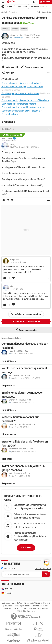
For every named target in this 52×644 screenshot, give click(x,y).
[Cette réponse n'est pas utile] (12, 200)
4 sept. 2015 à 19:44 (17, 289)
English (6, 588)
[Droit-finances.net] (38, 629)
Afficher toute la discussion (24, 321)
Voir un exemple (43, 568)
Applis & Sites (21, 6)
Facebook (5, 29)
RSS (20, 608)
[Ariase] (13, 640)
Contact (47, 603)
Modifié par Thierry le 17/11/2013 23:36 (24, 147)
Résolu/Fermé (28, 23)
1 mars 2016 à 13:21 (32, 38)
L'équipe (21, 603)
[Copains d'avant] (13, 635)
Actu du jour (9, 568)
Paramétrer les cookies (40, 606)
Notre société (30, 603)
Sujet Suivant (42, 12)
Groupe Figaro (43, 608)
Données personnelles (22, 606)
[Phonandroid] (38, 640)
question (46, 2)
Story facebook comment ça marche (18, 103)
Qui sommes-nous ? (9, 603)
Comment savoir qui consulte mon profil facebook (25, 100)
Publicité (39, 603)
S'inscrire (26, 547)
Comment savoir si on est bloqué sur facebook (23, 107)
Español (7, 593)
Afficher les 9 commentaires (28, 314)
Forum (10, 6)
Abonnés (15, 29)
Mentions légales (30, 608)
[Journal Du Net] (38, 623)
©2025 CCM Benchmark (26, 611)
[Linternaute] (13, 629)
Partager (9, 73)
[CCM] (11, 2)
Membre (24, 29)
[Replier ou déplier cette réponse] (49, 129)
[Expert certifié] (14, 138)
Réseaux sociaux (38, 6)
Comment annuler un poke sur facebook (20, 110)
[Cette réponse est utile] (3, 200)
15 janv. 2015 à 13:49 (18, 262)
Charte (15, 608)
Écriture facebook (9, 114)
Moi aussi (11, 67)
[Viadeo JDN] (38, 635)
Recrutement (8, 606)
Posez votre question (33, 67)
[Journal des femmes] (13, 623)
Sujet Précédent (10, 12)
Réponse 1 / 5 (7, 129)
